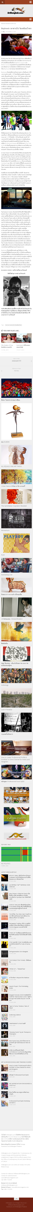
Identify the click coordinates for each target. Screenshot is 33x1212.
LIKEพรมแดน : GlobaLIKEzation (12, 619)
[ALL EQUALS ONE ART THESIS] (16, 454)
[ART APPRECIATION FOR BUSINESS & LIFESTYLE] (4, 1085)
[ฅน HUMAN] (16, 421)
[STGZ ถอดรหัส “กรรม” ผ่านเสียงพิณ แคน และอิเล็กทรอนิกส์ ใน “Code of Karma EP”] (4, 944)
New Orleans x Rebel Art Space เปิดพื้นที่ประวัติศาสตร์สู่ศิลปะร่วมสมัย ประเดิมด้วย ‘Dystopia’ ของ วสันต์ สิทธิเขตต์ (20, 896)
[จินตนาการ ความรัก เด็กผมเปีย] (16, 585)
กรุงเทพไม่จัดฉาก (7, 734)
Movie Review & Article (8, 23)
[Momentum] (16, 518)
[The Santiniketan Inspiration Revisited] (16, 496)
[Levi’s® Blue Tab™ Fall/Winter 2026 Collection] (4, 887)
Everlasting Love (6, 575)
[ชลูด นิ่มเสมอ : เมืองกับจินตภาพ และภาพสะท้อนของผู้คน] (16, 654)
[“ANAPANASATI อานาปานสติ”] (4, 1025)
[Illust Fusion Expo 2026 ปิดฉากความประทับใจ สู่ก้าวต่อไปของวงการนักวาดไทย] (4, 1043)
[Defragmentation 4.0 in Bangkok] (4, 953)
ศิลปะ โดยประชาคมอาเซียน (10, 400)
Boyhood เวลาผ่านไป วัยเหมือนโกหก (13, 325)
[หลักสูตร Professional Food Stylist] (16, 772)
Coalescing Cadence (15, 1015)
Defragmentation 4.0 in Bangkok (18, 951)
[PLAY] (16, 543)
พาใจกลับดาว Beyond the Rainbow (19, 977)
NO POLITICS (5, 864)
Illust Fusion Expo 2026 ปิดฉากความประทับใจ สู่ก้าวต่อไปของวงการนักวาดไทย (19, 1042)
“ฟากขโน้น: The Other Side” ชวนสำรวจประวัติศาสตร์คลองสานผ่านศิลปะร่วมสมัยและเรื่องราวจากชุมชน (20, 916)
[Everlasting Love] (16, 565)
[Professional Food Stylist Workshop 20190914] (4, 1103)
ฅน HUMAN (5, 442)
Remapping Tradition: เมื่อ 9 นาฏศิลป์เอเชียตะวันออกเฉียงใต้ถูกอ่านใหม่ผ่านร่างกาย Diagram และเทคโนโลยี (19, 925)
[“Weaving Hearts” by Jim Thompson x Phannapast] (4, 1034)
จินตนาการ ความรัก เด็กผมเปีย (11, 594)
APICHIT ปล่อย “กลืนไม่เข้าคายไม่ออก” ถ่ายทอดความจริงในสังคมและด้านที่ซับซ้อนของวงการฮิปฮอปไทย (20, 877)
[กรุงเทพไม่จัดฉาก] (16, 722)
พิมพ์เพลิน (4, 643)
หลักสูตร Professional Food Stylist (12, 781)
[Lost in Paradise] (16, 698)
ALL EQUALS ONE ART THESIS (11, 466)
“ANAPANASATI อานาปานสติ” (17, 1023)
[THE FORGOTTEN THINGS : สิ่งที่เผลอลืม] (4, 962)
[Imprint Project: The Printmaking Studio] (4, 988)
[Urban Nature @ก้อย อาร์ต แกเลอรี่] (16, 476)
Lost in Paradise (6, 710)
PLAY (3, 555)
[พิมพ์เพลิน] (16, 631)
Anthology (4, 685)
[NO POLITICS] (16, 854)
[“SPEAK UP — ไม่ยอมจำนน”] (4, 971)
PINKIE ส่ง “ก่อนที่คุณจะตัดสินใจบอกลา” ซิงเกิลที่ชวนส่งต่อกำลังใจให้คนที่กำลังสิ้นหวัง (20, 934)
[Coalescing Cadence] (4, 1017)
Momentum (5, 530)
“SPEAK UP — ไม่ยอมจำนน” (17, 969)
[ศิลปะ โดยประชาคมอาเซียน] (16, 388)
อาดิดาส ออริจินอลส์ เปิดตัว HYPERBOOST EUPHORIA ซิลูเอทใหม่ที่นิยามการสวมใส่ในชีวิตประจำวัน (20, 1052)
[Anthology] (16, 675)
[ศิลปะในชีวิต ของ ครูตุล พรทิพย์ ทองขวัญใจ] (4, 1094)
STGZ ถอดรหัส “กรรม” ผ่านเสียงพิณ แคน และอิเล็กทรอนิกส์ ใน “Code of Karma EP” (20, 944)
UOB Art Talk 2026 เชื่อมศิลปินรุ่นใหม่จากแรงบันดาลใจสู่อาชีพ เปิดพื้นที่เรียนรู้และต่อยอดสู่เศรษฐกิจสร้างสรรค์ (20, 906)
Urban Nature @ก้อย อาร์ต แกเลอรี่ (13, 486)
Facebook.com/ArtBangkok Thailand (11, 1146)
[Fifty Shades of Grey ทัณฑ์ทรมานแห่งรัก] (8, 338)
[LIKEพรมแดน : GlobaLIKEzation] (16, 607)
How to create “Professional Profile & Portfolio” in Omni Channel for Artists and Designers (15, 759)
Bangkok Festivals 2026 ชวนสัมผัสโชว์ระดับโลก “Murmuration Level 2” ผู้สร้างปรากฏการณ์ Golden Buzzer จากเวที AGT (20, 997)
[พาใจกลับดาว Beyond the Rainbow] (4, 980)
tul (4, 31)
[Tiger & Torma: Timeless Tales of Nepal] (4, 1008)
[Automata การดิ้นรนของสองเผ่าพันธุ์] (24, 338)
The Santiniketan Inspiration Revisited (14, 506)
